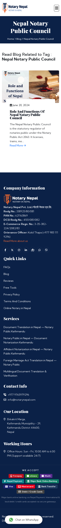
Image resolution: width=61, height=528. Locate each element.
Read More (17, 145)
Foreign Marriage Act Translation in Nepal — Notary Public (30, 362)
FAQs (7, 267)
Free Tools (10, 287)
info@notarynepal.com (21, 399)
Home (10, 39)
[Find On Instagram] (19, 250)
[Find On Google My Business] (33, 250)
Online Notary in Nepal (17, 308)
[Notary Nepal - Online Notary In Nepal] (15, 8)
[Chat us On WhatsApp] (39, 250)
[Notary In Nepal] (21, 199)
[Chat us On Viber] (46, 250)
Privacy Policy (12, 294)
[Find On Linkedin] (26, 250)
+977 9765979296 (18, 394)
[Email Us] (5, 400)
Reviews (9, 280)
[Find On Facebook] (5, 250)
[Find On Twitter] (12, 250)
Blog (18, 39)
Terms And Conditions (17, 301)
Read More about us (16, 241)
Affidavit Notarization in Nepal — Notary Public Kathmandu (28, 351)
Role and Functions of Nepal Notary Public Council (27, 114)
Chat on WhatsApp (27, 519)
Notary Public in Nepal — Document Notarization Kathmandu (25, 340)
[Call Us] (5, 395)
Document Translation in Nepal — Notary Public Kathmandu (28, 329)
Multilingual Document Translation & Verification (25, 373)
